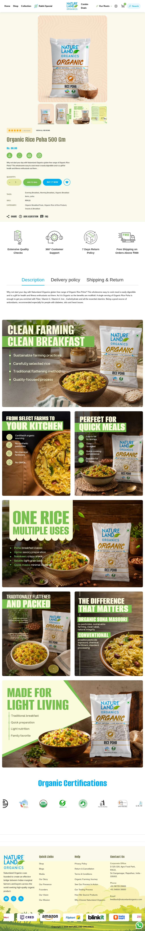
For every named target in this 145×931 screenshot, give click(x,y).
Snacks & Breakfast (32, 209)
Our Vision (43, 895)
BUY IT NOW (52, 182)
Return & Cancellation (84, 869)
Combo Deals (84, 6)
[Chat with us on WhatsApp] (139, 925)
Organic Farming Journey (86, 879)
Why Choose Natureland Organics (90, 900)
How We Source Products (86, 895)
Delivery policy (65, 279)
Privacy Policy (81, 864)
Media (42, 874)
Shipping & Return (105, 279)
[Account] (116, 6)
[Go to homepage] (72, 6)
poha (32, 196)
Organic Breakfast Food (34, 205)
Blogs (41, 869)
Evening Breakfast (32, 193)
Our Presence (45, 884)
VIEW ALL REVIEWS (43, 130)
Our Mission (44, 900)
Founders (43, 889)
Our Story (43, 879)
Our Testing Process (84, 889)
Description (33, 279)
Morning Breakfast (47, 193)
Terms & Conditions (83, 874)
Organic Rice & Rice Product (55, 205)
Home (7, 6)
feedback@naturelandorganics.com (126, 899)
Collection (26, 6)
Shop (15, 6)
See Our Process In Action (86, 884)
